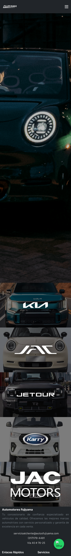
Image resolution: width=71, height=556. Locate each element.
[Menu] (66, 6)
